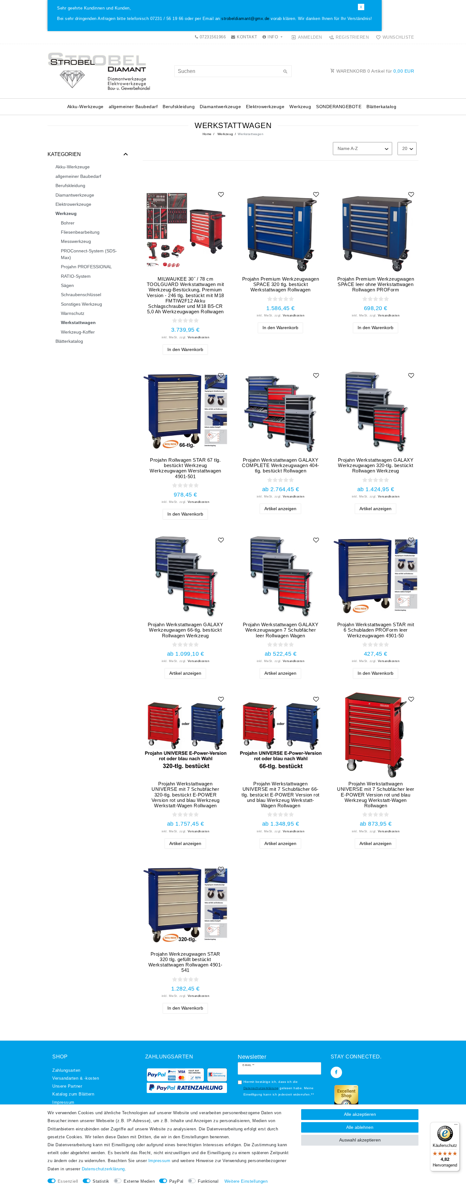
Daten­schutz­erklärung (103, 1169)
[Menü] (456, 1126)
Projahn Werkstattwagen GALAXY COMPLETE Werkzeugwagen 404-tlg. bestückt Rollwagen (280, 465)
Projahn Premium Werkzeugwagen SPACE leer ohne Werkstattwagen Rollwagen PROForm (375, 284)
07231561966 (212, 37)
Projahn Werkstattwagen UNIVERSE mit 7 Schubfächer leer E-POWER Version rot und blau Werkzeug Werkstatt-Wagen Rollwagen (375, 794)
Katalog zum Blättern (73, 1094)
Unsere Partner (67, 1086)
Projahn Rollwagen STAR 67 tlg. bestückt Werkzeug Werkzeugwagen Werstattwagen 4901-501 (185, 468)
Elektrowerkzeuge (265, 106)
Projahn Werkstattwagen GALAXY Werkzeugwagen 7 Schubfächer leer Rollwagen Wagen (281, 630)
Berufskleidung (179, 106)
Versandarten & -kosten (75, 1078)
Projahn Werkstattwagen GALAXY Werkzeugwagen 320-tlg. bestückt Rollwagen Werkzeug (376, 465)
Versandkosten (199, 337)
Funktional (208, 1181)
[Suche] (285, 72)
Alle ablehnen (359, 1127)
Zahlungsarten (66, 1070)
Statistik (101, 1181)
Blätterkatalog (381, 106)
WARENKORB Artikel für (374, 71)
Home (207, 134)
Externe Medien (139, 1181)
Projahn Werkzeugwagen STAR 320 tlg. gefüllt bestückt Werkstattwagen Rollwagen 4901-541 (185, 962)
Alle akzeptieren (360, 1114)
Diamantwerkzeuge (220, 106)
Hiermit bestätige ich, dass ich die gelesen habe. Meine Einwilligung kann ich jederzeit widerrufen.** (278, 1088)
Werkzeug (300, 106)
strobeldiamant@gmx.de (245, 18)
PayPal (176, 1181)
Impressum (63, 1102)
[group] (280, 230)
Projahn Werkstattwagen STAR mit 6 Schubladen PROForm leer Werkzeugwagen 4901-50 (375, 630)
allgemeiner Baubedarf (133, 106)
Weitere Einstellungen (246, 1181)
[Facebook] (336, 1072)
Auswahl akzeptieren (360, 1139)
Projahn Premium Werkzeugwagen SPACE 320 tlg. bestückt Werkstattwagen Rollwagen (280, 284)
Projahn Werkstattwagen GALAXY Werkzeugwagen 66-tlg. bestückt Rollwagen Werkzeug (185, 630)
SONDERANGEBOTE (338, 106)
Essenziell (68, 1181)
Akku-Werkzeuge (85, 106)
